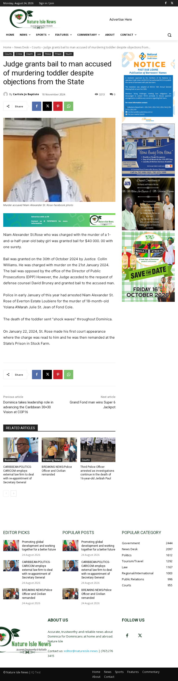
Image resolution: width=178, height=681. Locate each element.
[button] (169, 34)
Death (29, 54)
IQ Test (36, 672)
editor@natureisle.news (81, 651)
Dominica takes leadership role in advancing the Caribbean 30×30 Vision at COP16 (28, 407)
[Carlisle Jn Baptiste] (6, 94)
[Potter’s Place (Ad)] (148, 175)
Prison (58, 54)
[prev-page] (6, 493)
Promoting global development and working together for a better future (39, 545)
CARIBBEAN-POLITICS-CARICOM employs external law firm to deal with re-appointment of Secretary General (18, 474)
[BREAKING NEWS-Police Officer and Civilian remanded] (59, 449)
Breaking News (52, 460)
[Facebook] (165, 3)
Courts (36, 47)
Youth (69, 54)
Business (10, 460)
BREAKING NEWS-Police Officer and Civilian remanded (57, 470)
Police (48, 54)
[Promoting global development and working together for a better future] (11, 545)
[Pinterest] (58, 106)
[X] (172, 3)
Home (7, 47)
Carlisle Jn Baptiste (26, 94)
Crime (19, 54)
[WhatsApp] (68, 106)
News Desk (21, 47)
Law (39, 54)
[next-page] (13, 493)
